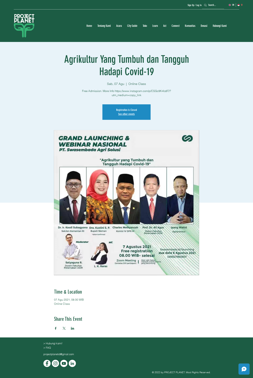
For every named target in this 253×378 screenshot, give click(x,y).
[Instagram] (55, 363)
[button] (104, 25)
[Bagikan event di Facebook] (55, 328)
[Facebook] (47, 363)
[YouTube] (63, 363)
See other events (126, 114)
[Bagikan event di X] (64, 328)
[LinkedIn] (72, 363)
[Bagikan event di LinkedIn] (72, 328)
